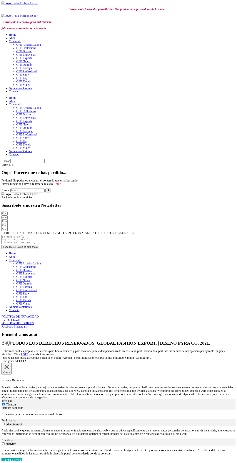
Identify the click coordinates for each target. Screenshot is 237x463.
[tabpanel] (118, 414)
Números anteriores (20, 88)
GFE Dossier (24, 51)
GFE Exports (24, 58)
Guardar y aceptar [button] (11, 459)
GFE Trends (23, 81)
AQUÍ (24, 354)
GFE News (23, 61)
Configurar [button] (7, 361)
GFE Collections (26, 48)
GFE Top (21, 78)
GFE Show (23, 74)
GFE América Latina (28, 44)
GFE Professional (26, 71)
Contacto (14, 91)
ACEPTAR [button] (22, 361)
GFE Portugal (24, 68)
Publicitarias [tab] (8, 420)
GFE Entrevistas (26, 54)
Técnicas (11, 404)
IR (48, 190)
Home (12, 34)
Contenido (15, 41)
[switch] (3, 424)
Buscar (5, 161)
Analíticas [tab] (7, 440)
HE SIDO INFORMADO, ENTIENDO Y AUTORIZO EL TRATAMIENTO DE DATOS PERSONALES (70, 233)
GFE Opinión (24, 64)
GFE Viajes (23, 84)
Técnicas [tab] (6, 400)
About (12, 38)
